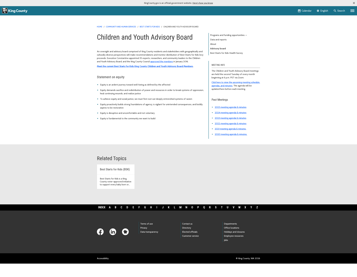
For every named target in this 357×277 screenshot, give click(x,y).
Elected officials (189, 232)
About (213, 44)
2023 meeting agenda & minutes (230, 118)
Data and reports (218, 39)
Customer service (190, 236)
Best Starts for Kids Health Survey (226, 53)
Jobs (226, 240)
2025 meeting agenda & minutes (230, 107)
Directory (186, 227)
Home (99, 27)
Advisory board (218, 48)
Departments (230, 223)
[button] (354, 3)
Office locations (231, 227)
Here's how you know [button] (202, 3)
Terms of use (146, 223)
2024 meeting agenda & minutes (230, 112)
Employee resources (233, 236)
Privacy (143, 227)
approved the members (161, 61)
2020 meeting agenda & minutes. (231, 134)
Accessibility (103, 258)
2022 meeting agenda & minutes (230, 123)
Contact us (187, 223)
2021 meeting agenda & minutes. (230, 128)
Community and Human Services (121, 27)
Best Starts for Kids (150, 27)
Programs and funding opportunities (228, 35)
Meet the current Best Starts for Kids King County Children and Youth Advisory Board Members (145, 66)
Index (101, 207)
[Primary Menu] (352, 10)
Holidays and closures (234, 232)
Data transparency (149, 232)
